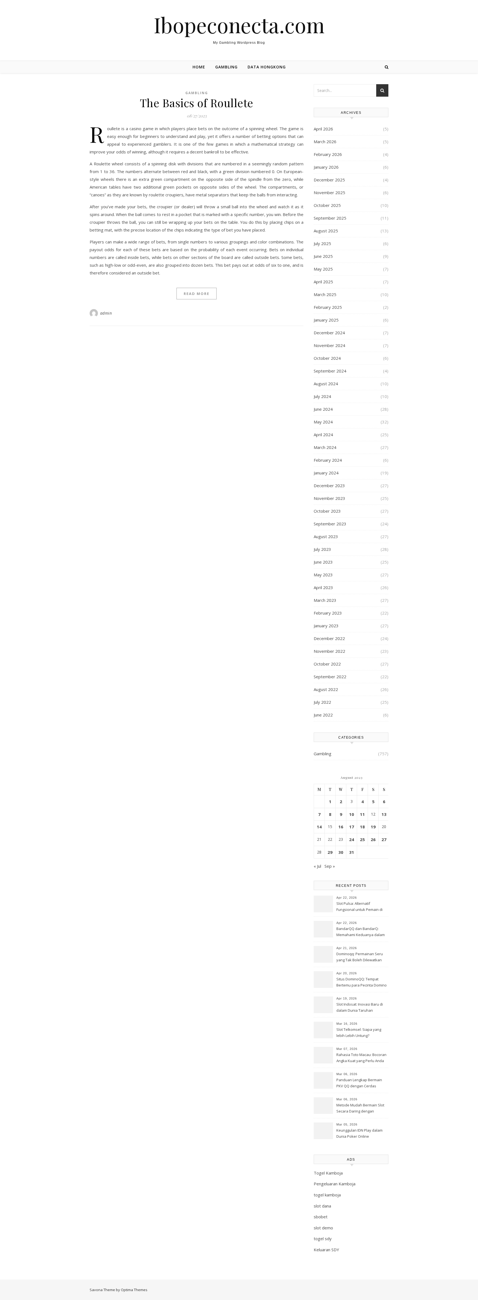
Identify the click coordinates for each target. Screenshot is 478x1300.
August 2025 (326, 230)
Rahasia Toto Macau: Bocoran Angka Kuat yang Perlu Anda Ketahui (361, 1058)
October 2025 (327, 205)
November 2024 (329, 345)
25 (362, 839)
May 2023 (323, 574)
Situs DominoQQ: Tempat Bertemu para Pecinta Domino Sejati (361, 983)
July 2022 (322, 702)
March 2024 (325, 447)
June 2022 (323, 715)
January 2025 (326, 320)
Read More (196, 293)
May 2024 (323, 422)
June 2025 (323, 256)
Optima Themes (134, 1289)
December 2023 (329, 485)
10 (351, 814)
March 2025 (325, 294)
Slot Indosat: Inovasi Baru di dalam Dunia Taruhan (359, 1007)
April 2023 (323, 587)
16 (340, 826)
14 (319, 826)
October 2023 (327, 511)
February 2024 (328, 460)
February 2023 (328, 613)
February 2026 (328, 154)
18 (362, 826)
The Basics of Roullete (196, 102)
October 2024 (327, 358)
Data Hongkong (267, 67)
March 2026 (325, 141)
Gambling (226, 67)
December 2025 (329, 180)
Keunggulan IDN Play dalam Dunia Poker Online (359, 1133)
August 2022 (326, 689)
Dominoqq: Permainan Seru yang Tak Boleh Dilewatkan (359, 956)
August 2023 (326, 536)
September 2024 (330, 371)
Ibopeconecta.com (239, 24)
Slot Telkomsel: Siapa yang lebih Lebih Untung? (358, 1032)
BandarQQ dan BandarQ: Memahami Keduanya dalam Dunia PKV (360, 932)
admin (106, 313)
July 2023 (322, 549)
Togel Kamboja (328, 1173)
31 (351, 852)
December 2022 (329, 638)
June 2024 (323, 409)
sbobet (321, 1216)
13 (383, 814)
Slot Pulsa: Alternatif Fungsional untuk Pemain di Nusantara (359, 907)
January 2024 (326, 473)
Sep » (329, 866)
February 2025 (328, 307)
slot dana (322, 1206)
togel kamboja (327, 1195)
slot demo (323, 1227)
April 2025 (323, 281)
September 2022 (330, 676)
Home (199, 67)
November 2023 (329, 498)
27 (383, 839)
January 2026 (326, 167)
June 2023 (323, 562)
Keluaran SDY (326, 1249)
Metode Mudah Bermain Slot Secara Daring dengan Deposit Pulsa (360, 1109)
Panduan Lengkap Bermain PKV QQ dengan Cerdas (359, 1082)
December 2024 (329, 332)
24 (351, 839)
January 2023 (326, 625)
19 (373, 826)
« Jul (317, 866)
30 (340, 852)
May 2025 (323, 269)
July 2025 (322, 243)
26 (373, 839)
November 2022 (329, 651)
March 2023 (325, 600)
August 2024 (326, 383)
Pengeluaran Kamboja (334, 1183)
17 (351, 826)
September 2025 (330, 218)
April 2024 (323, 434)
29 (330, 852)
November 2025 (329, 192)
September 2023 (330, 523)
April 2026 (323, 129)
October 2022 (327, 664)
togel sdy (323, 1238)
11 (362, 814)
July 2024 (322, 396)
